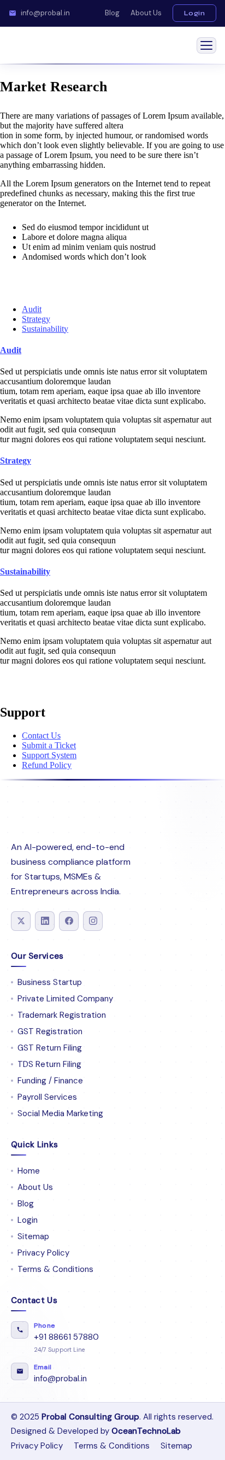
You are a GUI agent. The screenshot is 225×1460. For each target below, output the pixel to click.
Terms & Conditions (55, 1269)
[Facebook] (69, 921)
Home (28, 1170)
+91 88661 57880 (66, 1337)
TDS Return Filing (49, 1064)
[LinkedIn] (45, 921)
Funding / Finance (50, 1080)
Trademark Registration (61, 1015)
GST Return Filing (49, 1047)
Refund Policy (47, 765)
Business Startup (49, 982)
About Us (146, 12)
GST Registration (49, 1031)
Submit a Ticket (49, 745)
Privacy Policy (43, 1252)
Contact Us (41, 735)
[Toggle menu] (206, 45)
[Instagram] (93, 921)
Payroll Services (47, 1097)
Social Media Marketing (60, 1113)
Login (194, 13)
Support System (49, 755)
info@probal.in (45, 13)
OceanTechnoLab (146, 1431)
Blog (112, 12)
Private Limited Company (65, 998)
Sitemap (33, 1236)
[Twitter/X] (21, 921)
